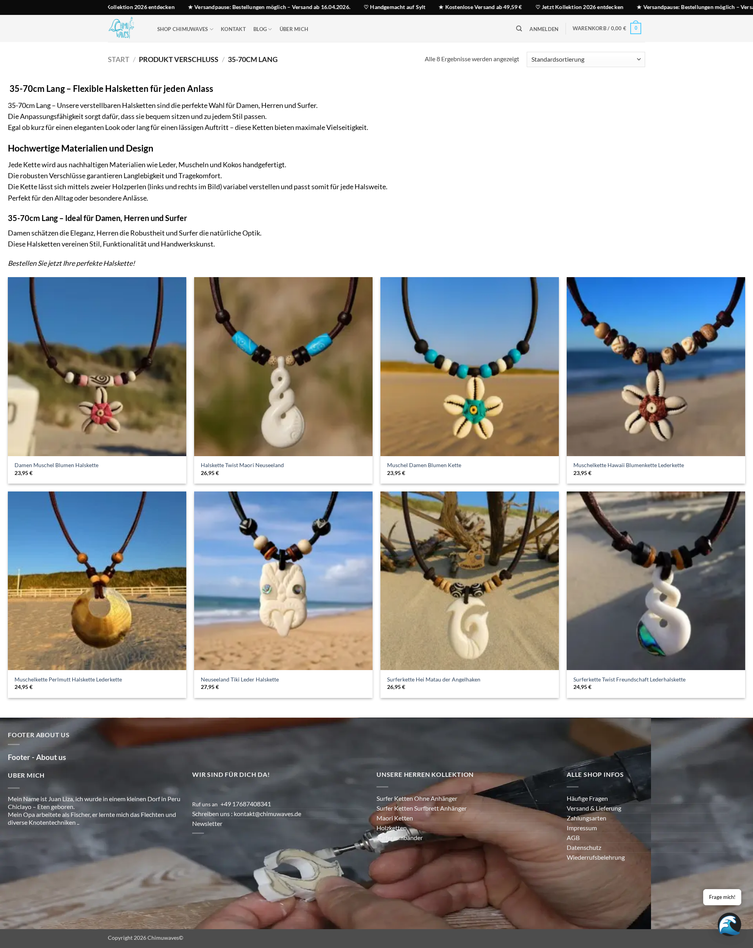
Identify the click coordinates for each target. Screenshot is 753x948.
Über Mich (294, 29)
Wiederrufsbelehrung (596, 857)
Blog (260, 29)
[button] (544, 29)
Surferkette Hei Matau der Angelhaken (433, 679)
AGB (573, 837)
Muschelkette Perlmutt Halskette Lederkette (68, 679)
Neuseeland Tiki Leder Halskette (240, 679)
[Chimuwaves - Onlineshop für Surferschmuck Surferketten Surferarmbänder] (125, 28)
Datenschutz (584, 847)
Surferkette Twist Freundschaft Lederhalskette (629, 679)
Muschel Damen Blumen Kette (424, 465)
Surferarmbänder (399, 837)
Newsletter (207, 823)
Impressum (582, 827)
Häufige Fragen (587, 798)
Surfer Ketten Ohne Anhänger (416, 798)
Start (118, 59)
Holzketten (391, 827)
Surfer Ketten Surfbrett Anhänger (421, 808)
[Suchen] (519, 28)
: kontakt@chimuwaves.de (266, 813)
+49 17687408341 (245, 803)
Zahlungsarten (586, 818)
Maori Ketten (394, 818)
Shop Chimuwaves (182, 29)
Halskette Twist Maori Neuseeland (242, 465)
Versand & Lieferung (594, 808)
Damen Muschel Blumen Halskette (56, 465)
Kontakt (233, 29)
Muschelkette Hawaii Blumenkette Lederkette (628, 465)
